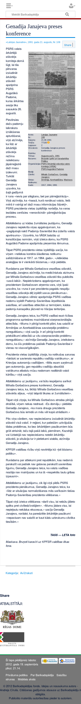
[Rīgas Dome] (12, 619)
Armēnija (45, 180)
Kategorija (12, 573)
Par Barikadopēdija (42, 675)
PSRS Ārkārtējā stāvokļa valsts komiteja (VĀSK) (55, 165)
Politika (44, 161)
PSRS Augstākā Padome (52, 169)
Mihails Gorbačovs (49, 174)
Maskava (68, 180)
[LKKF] (12, 639)
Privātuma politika (17, 675)
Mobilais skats (27, 679)
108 (43, 137)
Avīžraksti (26, 573)
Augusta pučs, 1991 (50, 156)
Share (67, 45)
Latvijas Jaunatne (49, 135)
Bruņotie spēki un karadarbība (55, 158)
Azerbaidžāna (56, 180)
